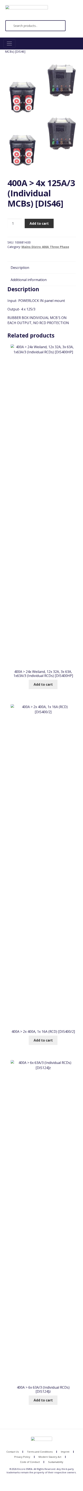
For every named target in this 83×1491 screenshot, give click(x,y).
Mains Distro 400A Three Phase (45, 247)
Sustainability (55, 1461)
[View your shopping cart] (72, 28)
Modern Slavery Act (50, 1456)
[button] (69, 69)
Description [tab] (20, 267)
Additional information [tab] (29, 279)
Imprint (65, 1451)
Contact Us (12, 1451)
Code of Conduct (30, 1461)
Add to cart (39, 223)
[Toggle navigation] (9, 43)
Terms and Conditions (40, 1451)
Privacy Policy (22, 1456)
